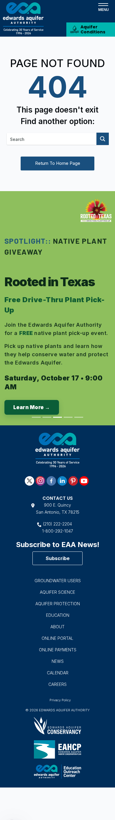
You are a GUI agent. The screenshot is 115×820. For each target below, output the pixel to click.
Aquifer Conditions (92, 29)
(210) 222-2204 (57, 523)
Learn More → (31, 407)
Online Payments (57, 649)
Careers (57, 684)
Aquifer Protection (57, 603)
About (57, 626)
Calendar (57, 672)
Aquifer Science (57, 592)
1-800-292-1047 (57, 530)
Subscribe (58, 558)
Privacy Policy (60, 700)
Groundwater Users (57, 580)
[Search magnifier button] (103, 139)
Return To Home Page (57, 163)
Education (57, 615)
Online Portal (57, 638)
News (58, 661)
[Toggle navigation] (103, 7)
